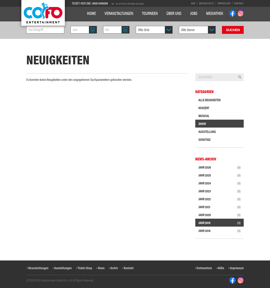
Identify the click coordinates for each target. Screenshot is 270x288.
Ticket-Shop (84, 268)
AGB (193, 3)
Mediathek (214, 13)
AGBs (221, 268)
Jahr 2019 (219, 222)
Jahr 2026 (219, 167)
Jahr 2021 (219, 206)
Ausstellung (207, 131)
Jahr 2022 (219, 198)
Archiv (114, 268)
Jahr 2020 (219, 214)
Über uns (173, 13)
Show (202, 123)
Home (91, 13)
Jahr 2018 (219, 230)
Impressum (224, 3)
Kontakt (239, 3)
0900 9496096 (100, 3)
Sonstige (204, 139)
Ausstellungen (63, 268)
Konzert (203, 107)
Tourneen (150, 13)
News (101, 268)
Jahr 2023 (219, 191)
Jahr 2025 (219, 175)
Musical (203, 115)
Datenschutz (206, 3)
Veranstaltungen (119, 13)
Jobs (193, 13)
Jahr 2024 (219, 183)
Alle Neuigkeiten (209, 99)
